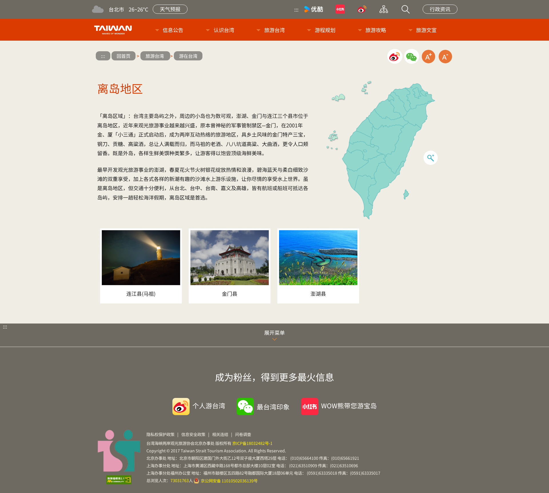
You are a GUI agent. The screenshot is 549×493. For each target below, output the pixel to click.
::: (296, 9)
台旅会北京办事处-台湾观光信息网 (114, 30)
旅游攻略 (375, 29)
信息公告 (173, 29)
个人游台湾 (208, 405)
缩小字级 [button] (445, 56)
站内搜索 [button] (405, 9)
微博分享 (395, 56)
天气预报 (170, 9)
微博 (362, 9)
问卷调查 (243, 434)
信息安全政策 (193, 434)
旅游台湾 (274, 29)
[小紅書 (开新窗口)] (340, 9)
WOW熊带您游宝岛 (349, 405)
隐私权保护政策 (160, 434)
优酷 (313, 9)
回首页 (123, 55)
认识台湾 (224, 29)
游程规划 (325, 29)
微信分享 (411, 56)
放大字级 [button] (428, 56)
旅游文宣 (426, 29)
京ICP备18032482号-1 (252, 443)
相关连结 (220, 434)
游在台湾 (188, 55)
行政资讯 (440, 9)
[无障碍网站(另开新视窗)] (119, 479)
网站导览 (383, 9)
